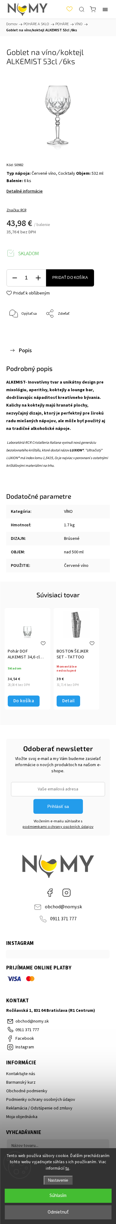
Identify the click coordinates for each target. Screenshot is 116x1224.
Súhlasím (58, 1195)
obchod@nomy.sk (63, 906)
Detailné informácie (24, 191)
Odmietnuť (58, 1212)
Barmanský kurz (21, 1082)
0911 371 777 (63, 918)
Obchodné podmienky (26, 1091)
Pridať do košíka (70, 277)
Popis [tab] (25, 350)
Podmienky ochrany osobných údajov (40, 1100)
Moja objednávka (21, 1117)
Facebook (49, 892)
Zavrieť (95, 329)
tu (67, 1168)
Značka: (16, 210)
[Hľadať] (81, 9)
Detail (68, 701)
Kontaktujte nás (20, 1074)
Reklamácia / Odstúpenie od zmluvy (39, 1108)
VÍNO (68, 512)
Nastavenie (58, 1180)
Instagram (66, 892)
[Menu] (105, 9)
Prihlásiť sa (58, 806)
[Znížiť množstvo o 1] (14, 278)
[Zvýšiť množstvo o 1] (38, 278)
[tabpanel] (27, 659)
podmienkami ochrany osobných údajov (58, 826)
